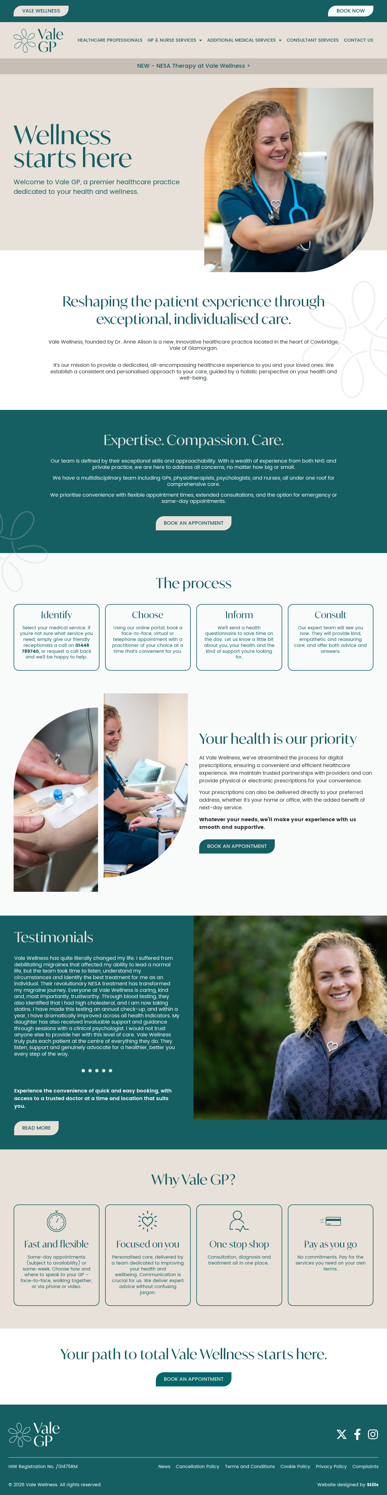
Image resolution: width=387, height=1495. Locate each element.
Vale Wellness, (66, 342)
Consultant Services (313, 40)
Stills (373, 1484)
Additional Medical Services (241, 40)
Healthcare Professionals (110, 40)
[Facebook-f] (357, 1434)
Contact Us (358, 40)
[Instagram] (373, 1434)
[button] (83, 1070)
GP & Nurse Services (172, 40)
